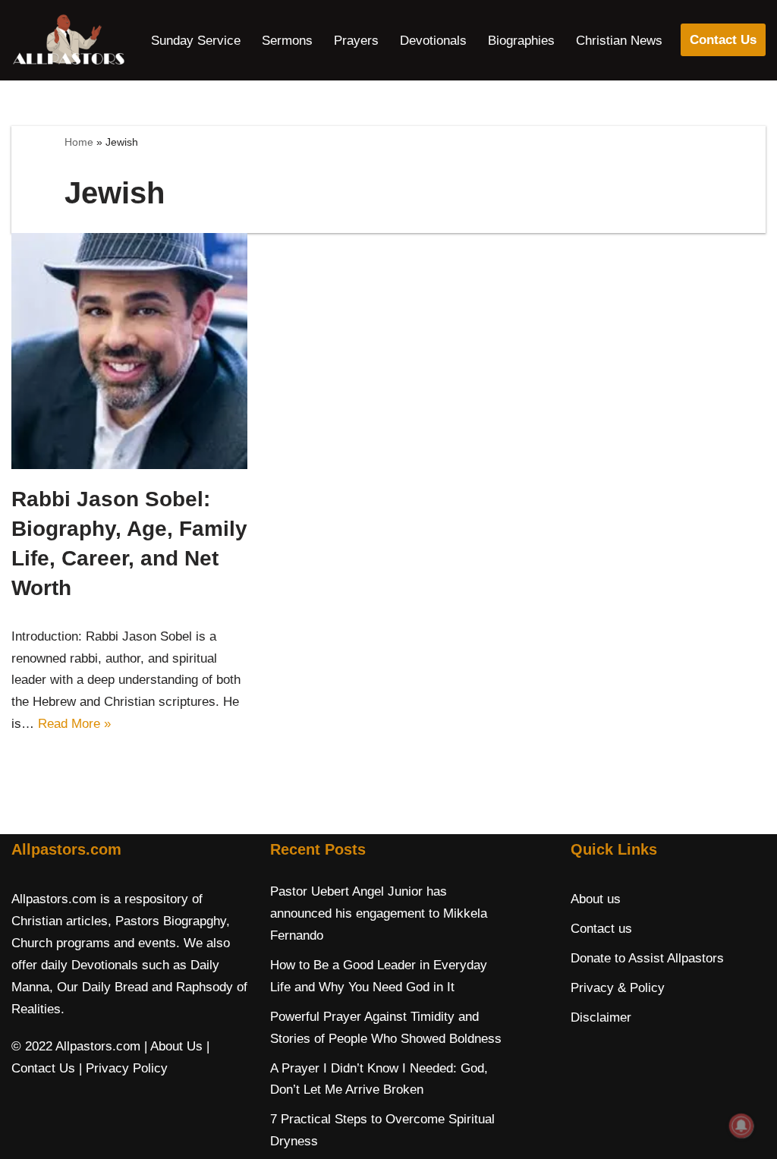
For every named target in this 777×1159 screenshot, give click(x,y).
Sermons (287, 40)
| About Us (173, 1046)
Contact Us (723, 40)
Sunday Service (196, 40)
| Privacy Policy (123, 1068)
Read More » (74, 724)
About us (596, 899)
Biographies (521, 40)
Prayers (356, 40)
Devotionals (433, 40)
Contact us (601, 928)
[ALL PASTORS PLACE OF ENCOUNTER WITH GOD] (68, 40)
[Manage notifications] (741, 1125)
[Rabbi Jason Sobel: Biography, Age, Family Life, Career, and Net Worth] (129, 351)
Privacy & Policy (618, 988)
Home (78, 142)
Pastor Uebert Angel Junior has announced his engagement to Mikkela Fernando (378, 913)
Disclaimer (601, 1017)
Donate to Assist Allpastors (647, 958)
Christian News (619, 40)
